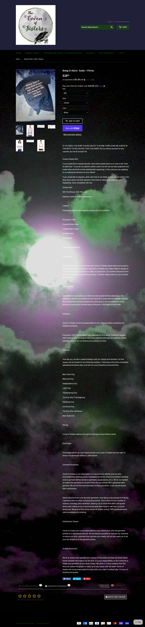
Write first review (116, 597)
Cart (124, 27)
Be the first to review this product (31, 600)
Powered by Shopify (42, 623)
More (121, 53)
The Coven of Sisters (27, 623)
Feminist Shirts (32, 53)
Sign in (110, 22)
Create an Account (122, 22)
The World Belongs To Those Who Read (62, 53)
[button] (96, 80)
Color (64, 108)
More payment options (72, 134)
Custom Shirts (106, 53)
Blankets (90, 53)
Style (64, 98)
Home (18, 53)
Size (64, 89)
